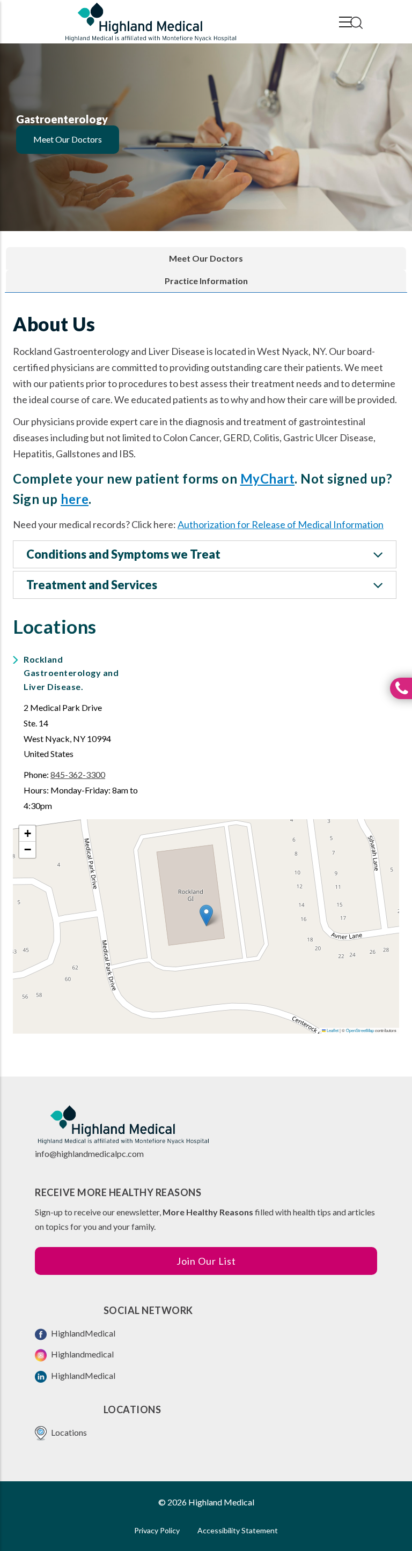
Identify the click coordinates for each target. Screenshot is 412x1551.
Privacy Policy (157, 1530)
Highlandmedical (81, 1354)
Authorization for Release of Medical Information (281, 524)
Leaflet (332, 1030)
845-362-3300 (77, 774)
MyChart (267, 478)
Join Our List (206, 1261)
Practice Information (206, 281)
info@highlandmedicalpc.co (86, 1153)
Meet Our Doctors (67, 139)
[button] (206, 915)
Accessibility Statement (237, 1530)
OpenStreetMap (360, 1030)
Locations (68, 1432)
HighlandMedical (82, 1333)
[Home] (150, 22)
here (75, 499)
